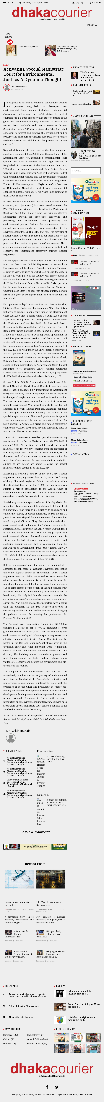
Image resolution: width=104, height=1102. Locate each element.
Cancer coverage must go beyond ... (19, 903)
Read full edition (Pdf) (83, 377)
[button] (92, 25)
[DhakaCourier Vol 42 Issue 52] (93, 1051)
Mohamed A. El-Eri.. (45, 910)
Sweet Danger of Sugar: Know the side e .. (84, 1005)
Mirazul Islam (12, 910)
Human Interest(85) (37, 1043)
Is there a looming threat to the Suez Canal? (56, 759)
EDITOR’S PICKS (82, 85)
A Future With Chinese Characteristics (16, 934)
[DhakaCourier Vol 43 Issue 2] (61, 1051)
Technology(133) (35, 1035)
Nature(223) (9, 1043)
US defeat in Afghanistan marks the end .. (81, 1018)
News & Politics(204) (37, 1039)
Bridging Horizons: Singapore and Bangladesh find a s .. (50, 954)
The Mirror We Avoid (87, 152)
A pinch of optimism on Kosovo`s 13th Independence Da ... (56, 802)
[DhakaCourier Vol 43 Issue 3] (93, 1040)
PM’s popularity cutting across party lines (48, 934)
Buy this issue (89, 385)
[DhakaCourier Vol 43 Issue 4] (77, 1040)
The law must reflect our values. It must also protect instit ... (90, 76)
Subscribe (78, 385)
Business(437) (10, 1035)
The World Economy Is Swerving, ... (48, 903)
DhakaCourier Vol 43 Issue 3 (90, 262)
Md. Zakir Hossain (19, 87)
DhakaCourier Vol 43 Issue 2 (90, 274)
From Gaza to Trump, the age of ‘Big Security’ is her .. (18, 954)
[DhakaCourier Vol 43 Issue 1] (77, 1051)
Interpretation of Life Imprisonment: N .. (79, 992)
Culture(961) (9, 1039)
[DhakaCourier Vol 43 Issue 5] (61, 1040)
